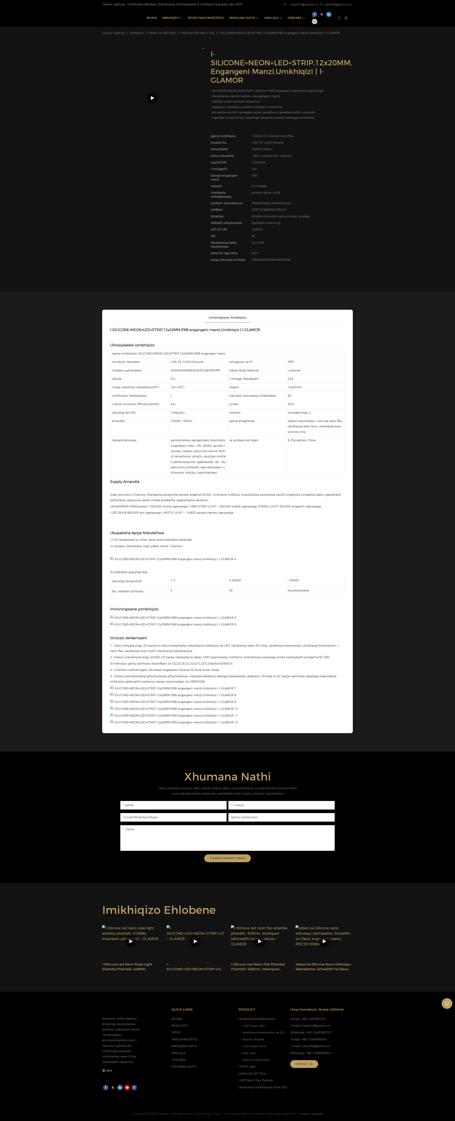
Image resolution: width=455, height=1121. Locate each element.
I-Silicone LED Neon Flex (197, 33)
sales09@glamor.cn (338, 4)
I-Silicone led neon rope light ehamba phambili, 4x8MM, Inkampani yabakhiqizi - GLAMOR (129, 967)
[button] (313, 18)
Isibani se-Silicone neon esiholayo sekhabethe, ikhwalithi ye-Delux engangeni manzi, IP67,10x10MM (323, 967)
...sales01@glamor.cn (303, 4)
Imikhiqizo (136, 33)
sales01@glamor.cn (316, 1025)
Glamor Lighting (113, 33)
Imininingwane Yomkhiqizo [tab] (228, 317)
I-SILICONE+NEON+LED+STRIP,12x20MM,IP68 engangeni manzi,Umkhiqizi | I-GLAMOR (279, 33)
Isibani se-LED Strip (162, 33)
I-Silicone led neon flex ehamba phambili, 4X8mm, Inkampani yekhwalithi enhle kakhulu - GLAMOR (258, 967)
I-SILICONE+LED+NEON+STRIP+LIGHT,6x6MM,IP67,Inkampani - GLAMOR (194, 967)
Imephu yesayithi (311, 1113)
